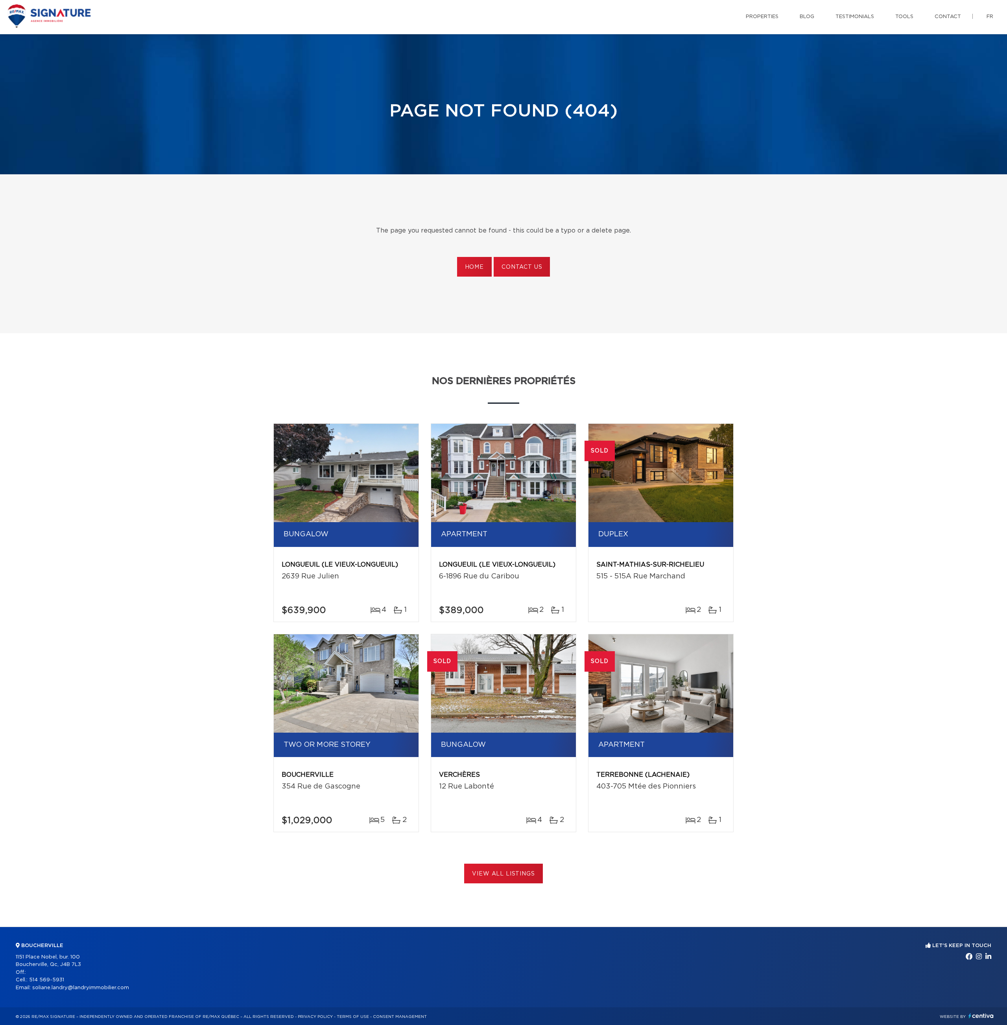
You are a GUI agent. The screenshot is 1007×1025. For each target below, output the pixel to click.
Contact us (522, 267)
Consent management (400, 1017)
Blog (807, 16)
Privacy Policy (315, 1017)
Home (474, 267)
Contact (948, 16)
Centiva (981, 1015)
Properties (762, 16)
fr (990, 16)
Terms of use (353, 1017)
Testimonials (854, 16)
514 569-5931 (46, 980)
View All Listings (503, 874)
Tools (904, 16)
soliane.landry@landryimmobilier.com (80, 987)
